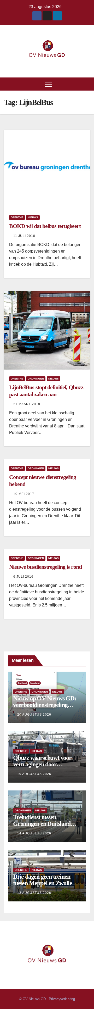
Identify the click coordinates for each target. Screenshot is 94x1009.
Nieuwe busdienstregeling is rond (45, 567)
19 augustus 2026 (34, 774)
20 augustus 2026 (34, 714)
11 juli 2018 (24, 236)
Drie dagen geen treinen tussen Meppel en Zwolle (42, 880)
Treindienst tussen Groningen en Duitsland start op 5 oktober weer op (44, 824)
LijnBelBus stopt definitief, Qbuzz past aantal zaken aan (46, 390)
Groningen (36, 378)
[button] (86, 84)
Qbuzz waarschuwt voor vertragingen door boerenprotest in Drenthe (43, 764)
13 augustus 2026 (34, 893)
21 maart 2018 (26, 404)
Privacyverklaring (62, 999)
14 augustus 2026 (34, 833)
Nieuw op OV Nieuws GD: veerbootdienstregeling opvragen (44, 705)
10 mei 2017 (23, 494)
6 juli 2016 (23, 576)
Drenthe (17, 217)
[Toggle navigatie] (48, 84)
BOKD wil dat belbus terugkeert (45, 226)
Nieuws (33, 217)
